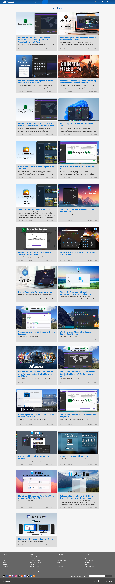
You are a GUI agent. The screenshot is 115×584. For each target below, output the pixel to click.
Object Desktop (6, 557)
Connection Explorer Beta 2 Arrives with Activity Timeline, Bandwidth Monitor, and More (35, 374)
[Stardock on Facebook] (7, 576)
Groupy (4, 568)
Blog (45, 2)
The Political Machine (34, 566)
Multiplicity (5, 566)
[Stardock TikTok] (28, 576)
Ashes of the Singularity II (35, 557)
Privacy (105, 581)
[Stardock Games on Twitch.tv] (13, 576)
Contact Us (60, 570)
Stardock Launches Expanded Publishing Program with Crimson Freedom (78, 81)
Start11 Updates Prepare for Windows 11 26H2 (78, 124)
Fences (4, 562)
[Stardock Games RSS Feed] (34, 576)
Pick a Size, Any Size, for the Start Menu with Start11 (77, 253)
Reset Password (88, 564)
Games (25, 2)
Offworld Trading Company (36, 568)
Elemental (32, 558)
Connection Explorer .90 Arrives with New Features (36, 333)
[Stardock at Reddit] (22, 576)
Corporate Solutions (7, 558)
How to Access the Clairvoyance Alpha (35, 292)
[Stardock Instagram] (16, 576)
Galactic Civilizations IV (35, 560)
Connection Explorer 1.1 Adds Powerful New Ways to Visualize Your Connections (36, 124)
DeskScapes (5, 564)
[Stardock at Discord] (25, 576)
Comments (29, 49)
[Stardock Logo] (8, 2)
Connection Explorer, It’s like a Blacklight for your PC (78, 415)
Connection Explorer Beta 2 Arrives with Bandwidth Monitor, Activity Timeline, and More (77, 374)
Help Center (87, 557)
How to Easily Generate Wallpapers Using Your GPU (36, 167)
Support (51, 2)
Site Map (96, 581)
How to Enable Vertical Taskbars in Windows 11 (33, 457)
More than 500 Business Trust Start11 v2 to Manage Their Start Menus (36, 497)
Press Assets (60, 566)
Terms (101, 581)
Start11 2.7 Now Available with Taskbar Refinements (77, 210)
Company (60, 554)
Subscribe (109, 576)
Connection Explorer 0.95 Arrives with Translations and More (34, 253)
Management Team (62, 560)
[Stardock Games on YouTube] (10, 576)
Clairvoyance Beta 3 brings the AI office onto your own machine (35, 81)
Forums (59, 572)
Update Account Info (89, 566)
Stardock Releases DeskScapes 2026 (34, 209)
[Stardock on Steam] (19, 576)
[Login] (98, 2)
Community (33, 2)
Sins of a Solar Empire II (35, 562)
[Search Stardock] (109, 2)
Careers (59, 562)
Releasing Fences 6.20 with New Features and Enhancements (36, 415)
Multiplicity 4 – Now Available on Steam (35, 539)
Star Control (32, 564)
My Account (87, 558)
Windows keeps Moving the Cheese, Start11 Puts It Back (75, 333)
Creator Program (61, 568)
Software (18, 2)
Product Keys (87, 562)
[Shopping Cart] (104, 2)
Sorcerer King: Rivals (34, 572)
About (59, 557)
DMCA (110, 581)
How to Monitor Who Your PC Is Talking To (77, 167)
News (39, 2)
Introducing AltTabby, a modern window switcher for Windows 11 (78, 38)
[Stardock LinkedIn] (31, 576)
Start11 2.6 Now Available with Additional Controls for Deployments (76, 293)
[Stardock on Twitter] (4, 576)
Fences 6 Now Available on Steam (75, 456)
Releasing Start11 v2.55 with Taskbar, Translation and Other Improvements (76, 497)
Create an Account (89, 560)
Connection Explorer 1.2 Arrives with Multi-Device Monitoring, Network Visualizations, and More (34, 39)
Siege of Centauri (34, 570)
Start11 (4, 560)
